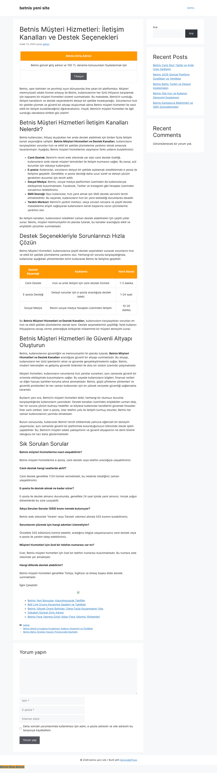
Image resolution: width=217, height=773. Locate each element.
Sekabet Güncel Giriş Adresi (46, 612)
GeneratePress (128, 759)
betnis (190, 7)
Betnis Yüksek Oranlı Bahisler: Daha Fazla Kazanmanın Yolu (65, 608)
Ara (155, 27)
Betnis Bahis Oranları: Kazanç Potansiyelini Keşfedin (50, 631)
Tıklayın (79, 76)
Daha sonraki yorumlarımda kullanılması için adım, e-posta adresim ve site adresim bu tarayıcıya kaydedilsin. (78, 728)
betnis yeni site (35, 8)
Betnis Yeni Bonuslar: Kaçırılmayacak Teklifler (56, 600)
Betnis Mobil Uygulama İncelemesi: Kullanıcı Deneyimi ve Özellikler (58, 628)
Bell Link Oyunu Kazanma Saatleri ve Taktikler (57, 604)
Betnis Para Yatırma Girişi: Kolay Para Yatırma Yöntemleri (64, 616)
